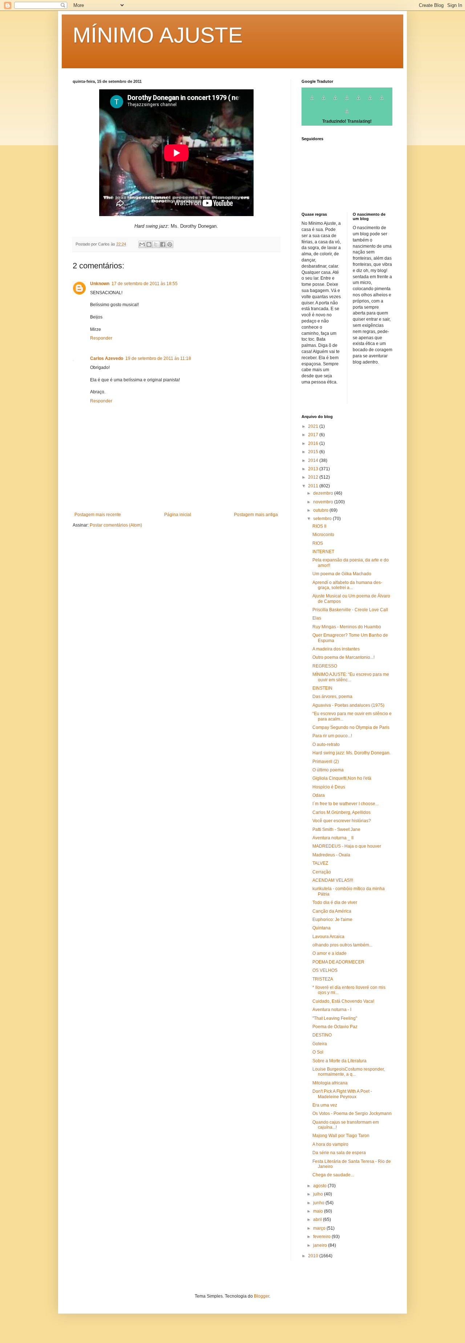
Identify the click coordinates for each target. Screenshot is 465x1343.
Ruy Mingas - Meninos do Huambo (346, 626)
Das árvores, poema (332, 696)
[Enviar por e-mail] (142, 244)
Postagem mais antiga (256, 514)
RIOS (317, 543)
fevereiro (322, 1236)
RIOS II (319, 526)
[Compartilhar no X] (155, 244)
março (320, 1228)
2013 (313, 468)
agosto (320, 1185)
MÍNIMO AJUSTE (158, 35)
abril (318, 1219)
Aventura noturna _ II (332, 837)
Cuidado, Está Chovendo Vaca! (343, 1001)
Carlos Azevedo (106, 358)
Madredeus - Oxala (331, 854)
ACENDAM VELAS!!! (332, 880)
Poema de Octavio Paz (334, 1026)
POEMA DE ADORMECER (338, 962)
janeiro (320, 1245)
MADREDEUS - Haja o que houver (346, 846)
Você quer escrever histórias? (341, 820)
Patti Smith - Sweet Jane (336, 829)
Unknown (99, 283)
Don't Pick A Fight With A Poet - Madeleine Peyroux (342, 1094)
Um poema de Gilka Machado (341, 573)
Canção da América (331, 911)
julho (318, 1194)
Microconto (323, 534)
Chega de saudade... (333, 1174)
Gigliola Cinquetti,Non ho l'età (341, 778)
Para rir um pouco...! (332, 735)
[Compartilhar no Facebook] (162, 244)
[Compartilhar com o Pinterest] (169, 244)
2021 (313, 426)
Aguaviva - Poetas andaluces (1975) (348, 705)
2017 (313, 434)
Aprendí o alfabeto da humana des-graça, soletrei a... (347, 585)
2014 (313, 460)
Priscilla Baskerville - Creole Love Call (350, 609)
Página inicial (177, 514)
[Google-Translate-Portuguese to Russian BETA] (382, 101)
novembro (323, 501)
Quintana (321, 927)
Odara (318, 795)
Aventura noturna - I (331, 1009)
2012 (313, 477)
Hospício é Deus (328, 787)
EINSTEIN (322, 688)
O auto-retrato (326, 744)
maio (318, 1211)
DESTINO (322, 1035)
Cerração (321, 872)
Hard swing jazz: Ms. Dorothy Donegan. (351, 752)
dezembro (323, 493)
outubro (321, 510)
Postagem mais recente (97, 514)
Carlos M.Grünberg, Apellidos (341, 812)
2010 (313, 1255)
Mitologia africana (330, 1083)
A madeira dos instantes (336, 649)
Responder (101, 338)
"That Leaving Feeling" (334, 1018)
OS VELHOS (324, 970)
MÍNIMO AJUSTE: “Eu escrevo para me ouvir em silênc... (350, 677)
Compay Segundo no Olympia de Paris (350, 727)
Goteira (319, 1043)
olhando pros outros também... (342, 945)
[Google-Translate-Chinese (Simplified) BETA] (312, 101)
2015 (313, 451)
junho (319, 1202)
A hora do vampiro (330, 1144)
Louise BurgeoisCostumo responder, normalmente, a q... (348, 1072)
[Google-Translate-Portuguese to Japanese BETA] (358, 101)
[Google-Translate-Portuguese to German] (335, 101)
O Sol (317, 1052)
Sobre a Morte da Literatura (339, 1060)
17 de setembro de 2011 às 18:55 (145, 283)
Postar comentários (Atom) (116, 525)
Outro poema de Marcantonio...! (343, 657)
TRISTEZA (322, 979)
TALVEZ (320, 863)
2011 (313, 485)
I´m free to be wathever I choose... (345, 803)
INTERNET (323, 551)
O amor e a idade (329, 953)
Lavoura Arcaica (328, 936)
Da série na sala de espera (339, 1152)
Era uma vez (324, 1105)
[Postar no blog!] (149, 244)
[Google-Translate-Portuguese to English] (370, 101)
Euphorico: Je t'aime (332, 919)
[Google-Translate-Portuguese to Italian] (347, 101)
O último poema (328, 769)
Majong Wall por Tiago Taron (340, 1135)
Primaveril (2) (325, 761)
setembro (323, 518)
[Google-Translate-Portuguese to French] (323, 101)
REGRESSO (324, 666)
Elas (316, 618)
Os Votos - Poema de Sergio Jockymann (352, 1113)
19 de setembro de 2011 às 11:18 (158, 358)
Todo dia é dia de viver (334, 902)
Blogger (261, 1296)
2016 (313, 443)
